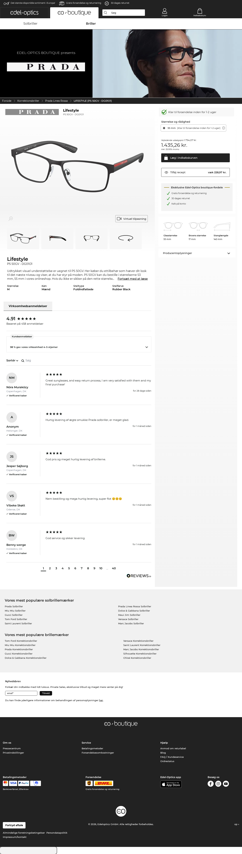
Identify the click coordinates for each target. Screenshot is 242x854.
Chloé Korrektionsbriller (137, 657)
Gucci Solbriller (13, 614)
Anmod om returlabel (173, 748)
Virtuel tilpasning (134, 218)
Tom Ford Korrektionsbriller (21, 640)
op (236, 824)
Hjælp (164, 742)
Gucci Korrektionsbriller (18, 653)
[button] (24, 12)
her (101, 700)
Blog (163, 752)
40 (114, 568)
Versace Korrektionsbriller (138, 640)
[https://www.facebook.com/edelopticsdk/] (211, 784)
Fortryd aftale (14, 825)
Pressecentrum (12, 748)
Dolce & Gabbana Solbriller (134, 610)
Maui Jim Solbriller (129, 614)
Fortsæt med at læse (133, 278)
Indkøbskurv (199, 15)
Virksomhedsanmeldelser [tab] (28, 306)
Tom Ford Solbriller (16, 619)
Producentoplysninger (177, 253)
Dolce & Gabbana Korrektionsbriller (25, 657)
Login (164, 15)
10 (100, 568)
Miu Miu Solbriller (15, 610)
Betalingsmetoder (92, 748)
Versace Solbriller (128, 619)
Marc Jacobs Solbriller (131, 623)
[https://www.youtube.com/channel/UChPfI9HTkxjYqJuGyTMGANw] (226, 784)
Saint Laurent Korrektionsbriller (141, 645)
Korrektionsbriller (28, 100)
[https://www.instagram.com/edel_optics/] (218, 784)
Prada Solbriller (14, 606)
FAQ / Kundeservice (172, 756)
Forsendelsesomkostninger (98, 752)
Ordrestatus (167, 761)
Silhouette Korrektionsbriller (139, 653)
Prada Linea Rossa (56, 100)
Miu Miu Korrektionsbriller (20, 645)
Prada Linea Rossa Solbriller (134, 606)
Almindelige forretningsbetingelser (24, 832)
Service (86, 742)
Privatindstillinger (13, 752)
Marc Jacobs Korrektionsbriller (141, 649)
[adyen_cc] (5, 783)
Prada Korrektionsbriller (19, 649)
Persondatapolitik (56, 832)
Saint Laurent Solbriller (18, 623)
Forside (6, 100)
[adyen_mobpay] (35, 783)
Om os (7, 742)
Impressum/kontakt (14, 837)
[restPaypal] (23, 783)
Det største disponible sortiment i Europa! (33, 3)
